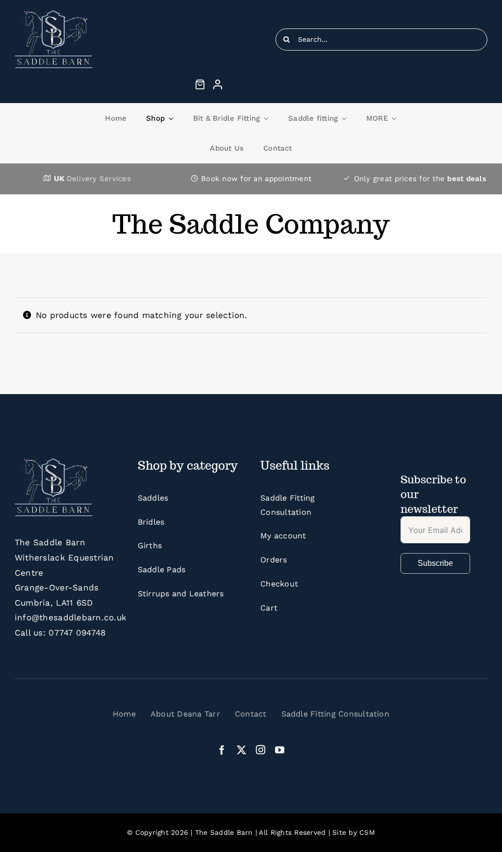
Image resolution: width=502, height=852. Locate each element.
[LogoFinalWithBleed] (54, 14)
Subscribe (435, 563)
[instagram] (260, 749)
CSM (367, 832)
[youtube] (279, 749)
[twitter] (241, 749)
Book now (219, 178)
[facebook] (221, 749)
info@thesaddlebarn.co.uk (70, 617)
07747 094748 (77, 633)
